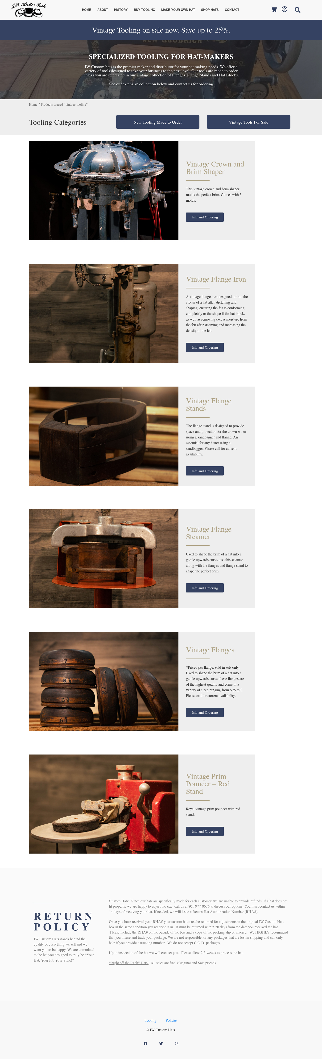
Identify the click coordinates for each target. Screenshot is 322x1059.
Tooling (150, 1020)
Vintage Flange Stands (208, 404)
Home (86, 10)
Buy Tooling (144, 10)
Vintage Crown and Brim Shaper (215, 167)
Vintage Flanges (210, 649)
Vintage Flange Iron (216, 279)
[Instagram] (177, 1043)
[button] (297, 9)
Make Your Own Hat (178, 10)
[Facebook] (145, 1043)
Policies (171, 1020)
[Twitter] (161, 1043)
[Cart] (276, 9)
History (121, 10)
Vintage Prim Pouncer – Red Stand (208, 783)
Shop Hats (210, 10)
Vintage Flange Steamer (208, 532)
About (102, 10)
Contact (232, 10)
